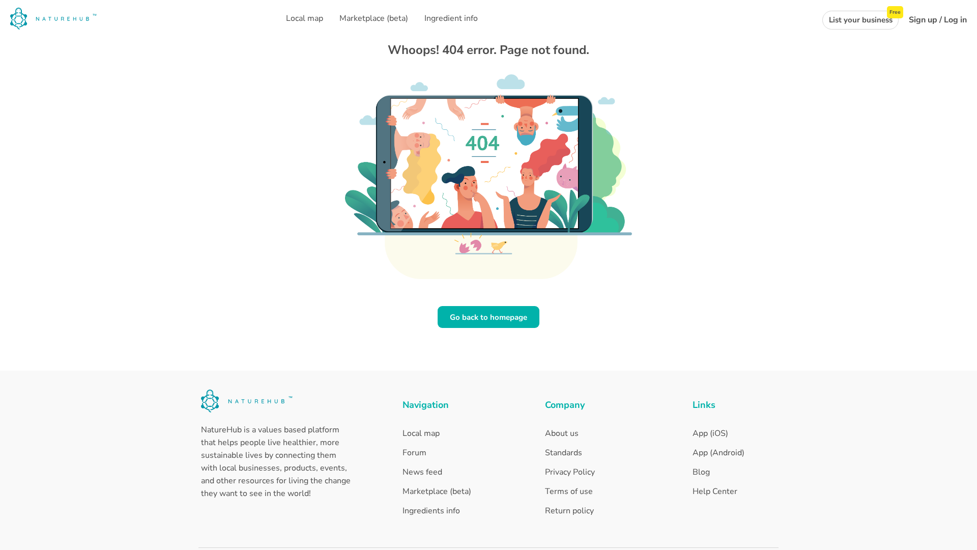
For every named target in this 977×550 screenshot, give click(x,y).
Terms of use (569, 491)
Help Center (715, 491)
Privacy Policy (570, 472)
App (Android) (718, 452)
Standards (563, 452)
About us (562, 433)
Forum (414, 452)
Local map (421, 433)
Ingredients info (431, 510)
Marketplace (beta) (437, 491)
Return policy (569, 510)
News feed (422, 472)
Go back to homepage (488, 317)
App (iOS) (710, 433)
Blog (701, 472)
